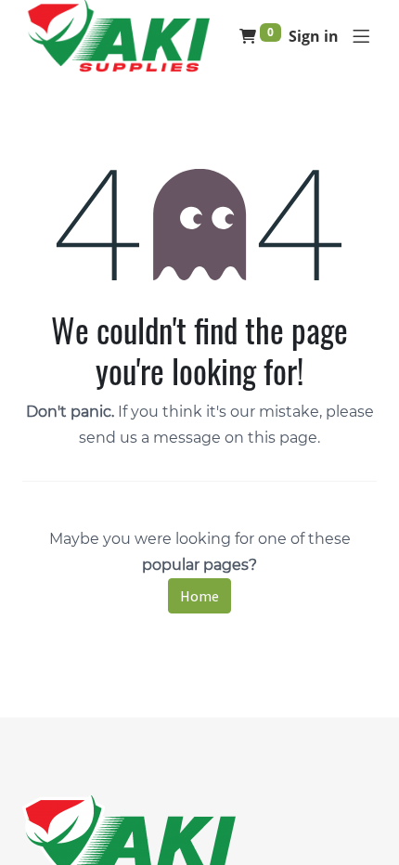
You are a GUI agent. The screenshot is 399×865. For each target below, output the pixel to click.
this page (282, 437)
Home (199, 596)
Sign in (314, 36)
